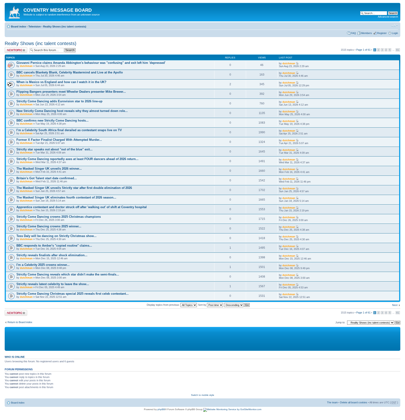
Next (395, 305)
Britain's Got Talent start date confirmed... (46, 178)
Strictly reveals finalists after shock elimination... (51, 255)
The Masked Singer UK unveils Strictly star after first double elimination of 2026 (74, 188)
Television (34, 26)
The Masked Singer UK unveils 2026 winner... (49, 168)
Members (366, 33)
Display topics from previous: (163, 304)
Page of (363, 49)
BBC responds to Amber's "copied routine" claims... (54, 245)
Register (382, 33)
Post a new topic (14, 48)
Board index (18, 26)
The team (332, 402)
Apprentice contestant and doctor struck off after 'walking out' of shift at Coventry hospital (81, 207)
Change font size (394, 25)
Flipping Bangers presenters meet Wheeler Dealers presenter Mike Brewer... (71, 91)
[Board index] (14, 11)
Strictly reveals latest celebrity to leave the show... (52, 284)
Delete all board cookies (353, 402)
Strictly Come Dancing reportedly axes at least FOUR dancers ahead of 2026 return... (77, 159)
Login (395, 33)
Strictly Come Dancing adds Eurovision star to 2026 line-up (59, 101)
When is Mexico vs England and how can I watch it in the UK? (61, 82)
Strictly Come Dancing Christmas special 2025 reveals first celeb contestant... (72, 293)
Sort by (202, 304)
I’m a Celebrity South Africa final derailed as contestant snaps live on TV (69, 130)
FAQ (353, 33)
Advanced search (388, 16)
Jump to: (340, 322)
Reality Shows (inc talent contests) (64, 26)
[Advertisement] (119, 338)
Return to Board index (20, 322)
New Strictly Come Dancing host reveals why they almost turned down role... (72, 111)
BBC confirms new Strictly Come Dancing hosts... (52, 120)
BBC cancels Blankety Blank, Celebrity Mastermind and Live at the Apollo (69, 72)
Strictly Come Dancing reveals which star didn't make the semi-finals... (67, 274)
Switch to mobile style (202, 395)
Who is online (15, 356)
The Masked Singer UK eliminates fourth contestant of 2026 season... (66, 197)
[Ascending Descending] (237, 304)
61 (397, 50)
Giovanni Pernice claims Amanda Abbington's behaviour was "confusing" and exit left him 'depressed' (90, 63)
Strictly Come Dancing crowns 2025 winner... (48, 226)
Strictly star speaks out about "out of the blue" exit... (54, 149)
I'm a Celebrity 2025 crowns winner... (43, 265)
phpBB (161, 409)
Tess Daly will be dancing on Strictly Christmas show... (56, 236)
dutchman (26, 66)
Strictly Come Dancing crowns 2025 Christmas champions (58, 216)
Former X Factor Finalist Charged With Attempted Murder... (59, 139)
